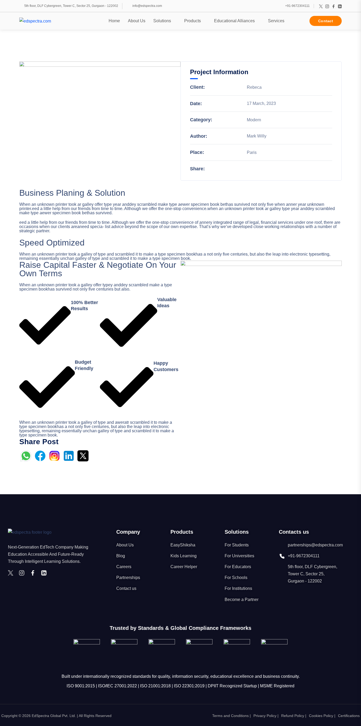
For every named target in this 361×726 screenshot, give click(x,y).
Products (192, 21)
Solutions (162, 21)
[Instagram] (23, 573)
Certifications (349, 716)
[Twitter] (12, 573)
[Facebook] (34, 573)
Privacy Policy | (266, 716)
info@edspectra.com (147, 6)
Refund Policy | (293, 716)
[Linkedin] (45, 573)
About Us (136, 21)
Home (114, 21)
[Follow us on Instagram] (327, 6)
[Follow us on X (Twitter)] (321, 6)
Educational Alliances (234, 21)
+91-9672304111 (297, 6)
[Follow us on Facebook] (333, 6)
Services (276, 21)
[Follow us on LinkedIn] (340, 6)
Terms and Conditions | (231, 716)
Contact (325, 21)
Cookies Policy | (322, 716)
